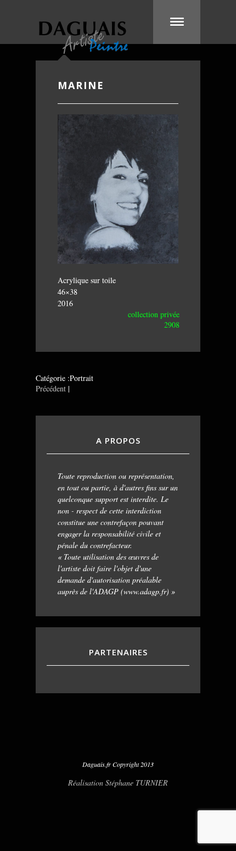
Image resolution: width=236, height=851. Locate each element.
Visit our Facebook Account (118, 736)
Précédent (51, 388)
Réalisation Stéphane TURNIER (118, 782)
